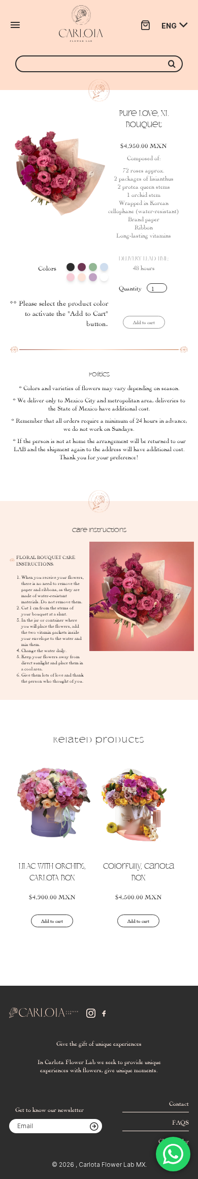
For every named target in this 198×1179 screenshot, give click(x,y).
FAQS (180, 1121)
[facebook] (104, 1013)
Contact (179, 1102)
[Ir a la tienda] (145, 25)
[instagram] (90, 1013)
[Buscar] (172, 63)
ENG (169, 25)
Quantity (130, 287)
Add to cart (52, 921)
